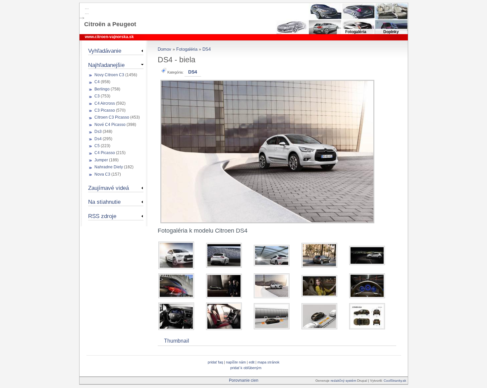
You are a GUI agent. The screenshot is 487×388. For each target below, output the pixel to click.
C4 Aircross (104, 103)
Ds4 (98, 139)
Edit (252, 362)
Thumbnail (176, 341)
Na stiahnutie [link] (104, 201)
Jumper (101, 160)
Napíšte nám (236, 362)
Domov (164, 49)
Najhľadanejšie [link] (106, 65)
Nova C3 (102, 174)
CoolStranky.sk (395, 380)
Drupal (362, 380)
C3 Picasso (104, 110)
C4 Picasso (104, 152)
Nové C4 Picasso (110, 124)
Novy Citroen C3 (109, 75)
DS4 (206, 49)
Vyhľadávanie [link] (104, 50)
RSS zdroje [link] (102, 216)
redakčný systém (344, 380)
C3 (97, 96)
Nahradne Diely (108, 167)
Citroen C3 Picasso (111, 117)
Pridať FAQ (215, 362)
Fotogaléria (355, 31)
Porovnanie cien (243, 380)
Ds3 (98, 131)
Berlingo (102, 89)
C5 (97, 145)
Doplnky (391, 31)
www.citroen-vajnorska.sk (109, 36)
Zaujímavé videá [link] (108, 188)
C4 (97, 82)
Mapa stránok (268, 362)
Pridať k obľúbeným (245, 368)
